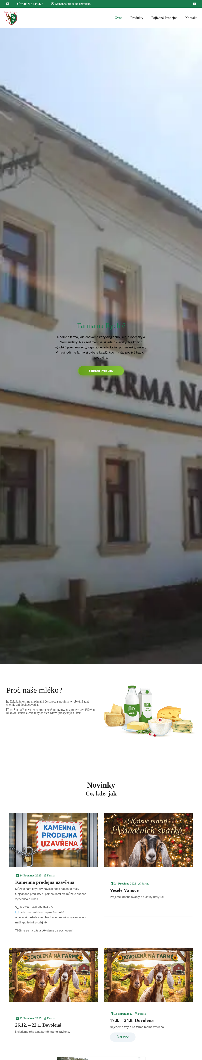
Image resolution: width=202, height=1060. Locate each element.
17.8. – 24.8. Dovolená (132, 1020)
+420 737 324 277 (31, 3)
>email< (58, 912)
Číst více (123, 1036)
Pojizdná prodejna (164, 18)
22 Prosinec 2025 (30, 1018)
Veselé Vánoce (124, 890)
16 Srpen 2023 (123, 1013)
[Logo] (11, 18)
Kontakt (191, 18)
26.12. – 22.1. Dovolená (38, 1024)
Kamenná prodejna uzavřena (44, 882)
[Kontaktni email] (7, 3)
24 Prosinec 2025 (30, 875)
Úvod (119, 18)
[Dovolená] (53, 840)
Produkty (136, 18)
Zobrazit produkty (101, 370)
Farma (50, 875)
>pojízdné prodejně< (35, 922)
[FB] (194, 3)
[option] (101, 346)
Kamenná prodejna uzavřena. (72, 3)
